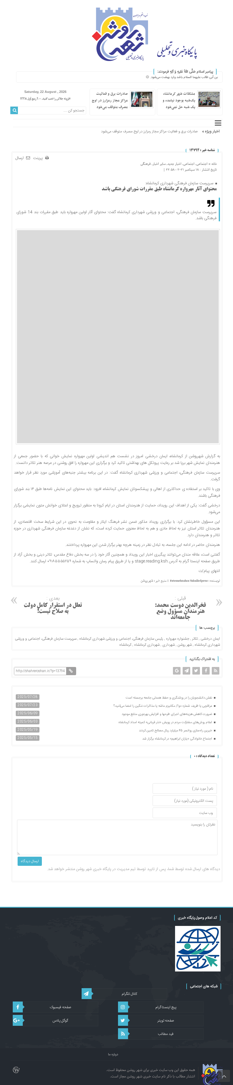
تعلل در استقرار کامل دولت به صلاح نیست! (53, 604)
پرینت (39, 158)
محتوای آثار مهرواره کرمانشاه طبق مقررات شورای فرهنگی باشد (159, 189)
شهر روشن (184, 645)
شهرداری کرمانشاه (147, 645)
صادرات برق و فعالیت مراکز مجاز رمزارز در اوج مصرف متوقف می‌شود (110, 100)
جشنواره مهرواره (177, 639)
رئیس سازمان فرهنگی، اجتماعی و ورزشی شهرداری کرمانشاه (121, 639)
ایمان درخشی (210, 639)
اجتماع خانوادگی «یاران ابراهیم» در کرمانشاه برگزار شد (177, 739)
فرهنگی (145, 164)
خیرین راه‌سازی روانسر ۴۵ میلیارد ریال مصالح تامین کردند (176, 730)
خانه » (212, 164)
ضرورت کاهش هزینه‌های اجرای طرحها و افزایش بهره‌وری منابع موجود (167, 714)
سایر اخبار (159, 164)
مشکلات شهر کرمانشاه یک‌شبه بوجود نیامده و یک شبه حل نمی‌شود (179, 100)
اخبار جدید (174, 164)
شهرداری (168, 645)
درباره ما (113, 1054)
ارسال (19, 158)
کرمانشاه (125, 645)
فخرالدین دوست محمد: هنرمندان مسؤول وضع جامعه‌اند (180, 607)
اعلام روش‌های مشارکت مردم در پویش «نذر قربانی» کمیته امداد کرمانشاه (165, 722)
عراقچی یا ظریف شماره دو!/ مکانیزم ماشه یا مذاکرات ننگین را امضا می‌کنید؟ (163, 706)
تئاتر (195, 639)
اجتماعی (202, 164)
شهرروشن (196, 456)
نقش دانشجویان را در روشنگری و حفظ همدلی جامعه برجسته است (169, 698)
